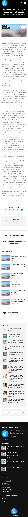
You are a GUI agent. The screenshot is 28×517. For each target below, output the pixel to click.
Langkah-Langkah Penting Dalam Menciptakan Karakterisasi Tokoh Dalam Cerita (16, 393)
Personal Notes (6, 27)
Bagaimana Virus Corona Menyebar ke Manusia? (14, 335)
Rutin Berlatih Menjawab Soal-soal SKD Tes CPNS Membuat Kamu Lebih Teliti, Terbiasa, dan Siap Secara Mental (16, 368)
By (22, 200)
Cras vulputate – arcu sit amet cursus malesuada (18, 300)
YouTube (3, 501)
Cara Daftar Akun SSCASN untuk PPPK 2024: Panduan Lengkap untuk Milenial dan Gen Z (16, 360)
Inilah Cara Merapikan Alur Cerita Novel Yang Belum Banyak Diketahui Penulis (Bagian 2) (16, 385)
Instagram (3, 498)
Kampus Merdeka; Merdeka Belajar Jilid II (15, 329)
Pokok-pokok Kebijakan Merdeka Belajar (16, 347)
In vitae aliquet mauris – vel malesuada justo (18, 283)
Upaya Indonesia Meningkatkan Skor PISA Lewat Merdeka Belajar (16, 341)
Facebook (3, 500)
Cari (23, 412)
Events (4, 25)
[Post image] (5, 258)
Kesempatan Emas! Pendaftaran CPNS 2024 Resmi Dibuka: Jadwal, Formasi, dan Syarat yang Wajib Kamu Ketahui (16, 377)
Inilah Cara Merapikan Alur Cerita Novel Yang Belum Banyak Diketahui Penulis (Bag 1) (16, 400)
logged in (9, 317)
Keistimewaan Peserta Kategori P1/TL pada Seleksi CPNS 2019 (15, 353)
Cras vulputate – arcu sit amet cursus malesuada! (18, 266)
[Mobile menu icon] (25, 3)
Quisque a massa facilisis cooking (18, 292)
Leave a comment (18, 202)
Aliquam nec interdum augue (17, 274)
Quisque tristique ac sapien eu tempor (18, 257)
